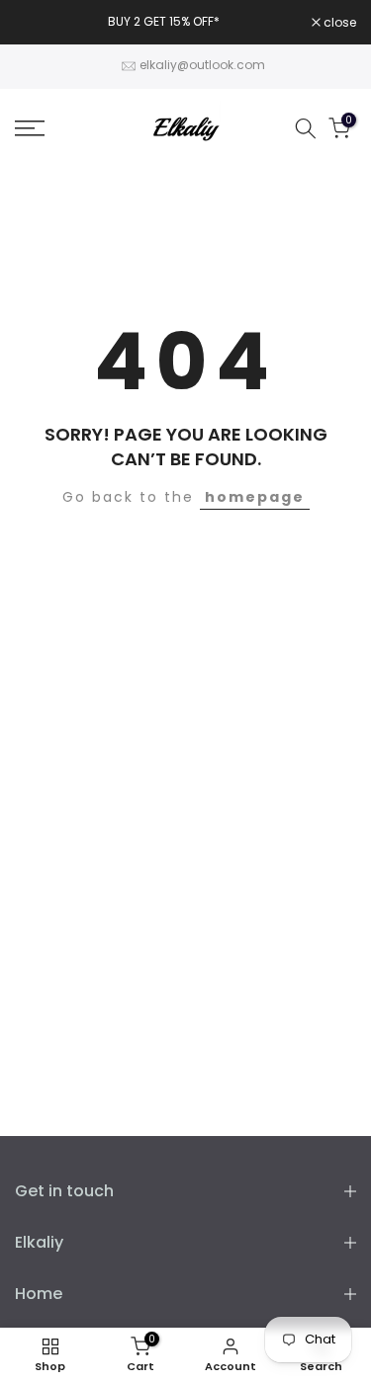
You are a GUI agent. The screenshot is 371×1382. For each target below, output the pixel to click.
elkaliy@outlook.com (202, 64)
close (338, 23)
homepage (255, 497)
